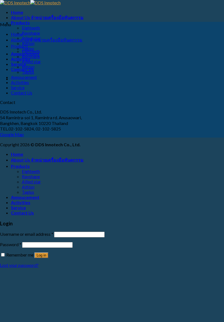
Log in (41, 255)
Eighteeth (31, 27)
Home (17, 12)
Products (20, 22)
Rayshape (31, 32)
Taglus (28, 71)
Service (18, 87)
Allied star (31, 61)
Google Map (12, 134)
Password (10, 244)
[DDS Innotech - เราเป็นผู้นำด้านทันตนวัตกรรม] (30, 2)
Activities (20, 58)
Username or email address (26, 234)
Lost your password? (19, 265)
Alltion (28, 66)
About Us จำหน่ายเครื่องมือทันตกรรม (47, 17)
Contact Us (21, 92)
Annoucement (24, 77)
